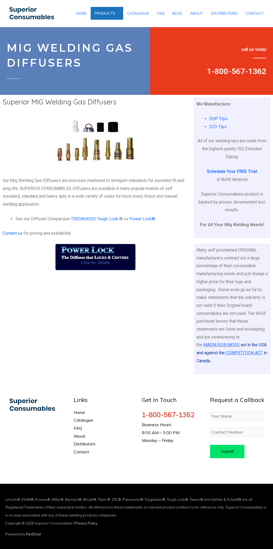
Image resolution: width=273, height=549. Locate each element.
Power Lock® (142, 218)
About (79, 436)
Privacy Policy (86, 523)
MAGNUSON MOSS (221, 344)
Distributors (84, 443)
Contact (81, 451)
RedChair (33, 534)
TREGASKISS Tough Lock (94, 218)
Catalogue (83, 420)
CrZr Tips (218, 126)
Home (79, 412)
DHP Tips (218, 118)
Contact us (12, 233)
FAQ (78, 428)
